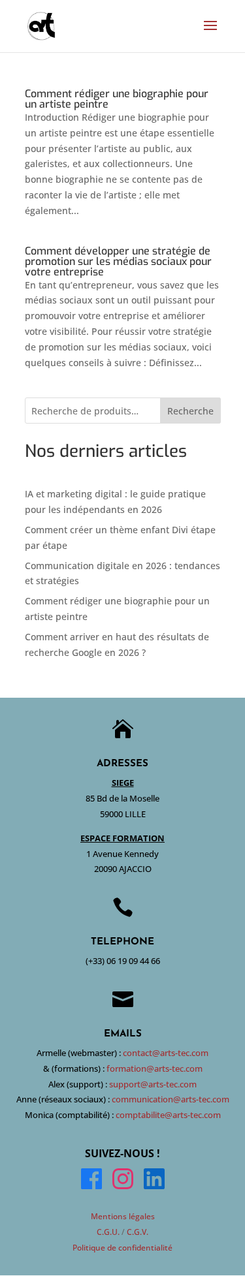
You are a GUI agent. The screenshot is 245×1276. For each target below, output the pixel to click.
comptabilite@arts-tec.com (168, 1115)
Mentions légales (123, 1216)
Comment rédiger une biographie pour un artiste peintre (116, 99)
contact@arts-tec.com (165, 1053)
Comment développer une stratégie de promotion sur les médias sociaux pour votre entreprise (118, 261)
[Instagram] (122, 1181)
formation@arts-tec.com (154, 1068)
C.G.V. (137, 1231)
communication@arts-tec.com (170, 1099)
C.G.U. (108, 1231)
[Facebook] (91, 1181)
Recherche (190, 411)
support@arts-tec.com (153, 1084)
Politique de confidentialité (122, 1247)
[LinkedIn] (154, 1181)
